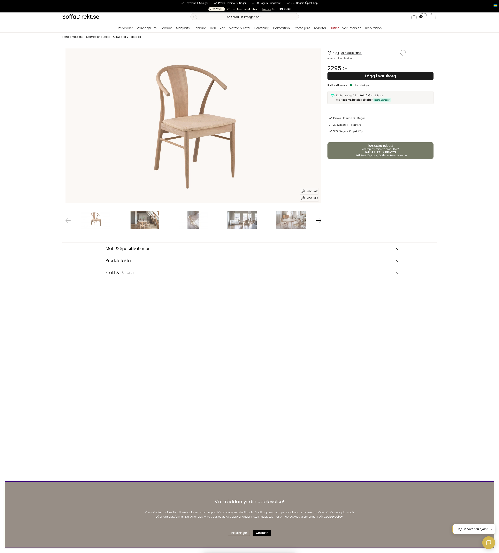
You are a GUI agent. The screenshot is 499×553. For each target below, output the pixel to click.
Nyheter (320, 28)
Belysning (261, 28)
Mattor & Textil (239, 28)
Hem (65, 37)
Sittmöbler (93, 37)
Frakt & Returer (120, 273)
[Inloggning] (414, 16)
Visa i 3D (312, 198)
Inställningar (239, 533)
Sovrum (166, 28)
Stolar (106, 37)
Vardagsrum (147, 28)
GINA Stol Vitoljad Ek (127, 37)
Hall (213, 28)
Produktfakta (118, 261)
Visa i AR (312, 191)
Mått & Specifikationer (128, 249)
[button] (249, 9)
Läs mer (380, 95)
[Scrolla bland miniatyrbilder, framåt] (318, 220)
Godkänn (262, 533)
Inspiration (373, 28)
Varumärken (351, 28)
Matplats (183, 28)
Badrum (200, 28)
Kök (222, 28)
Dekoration (281, 28)
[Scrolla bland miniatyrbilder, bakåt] (68, 220)
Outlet (334, 28)
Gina (344, 52)
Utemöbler (125, 28)
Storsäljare (302, 28)
